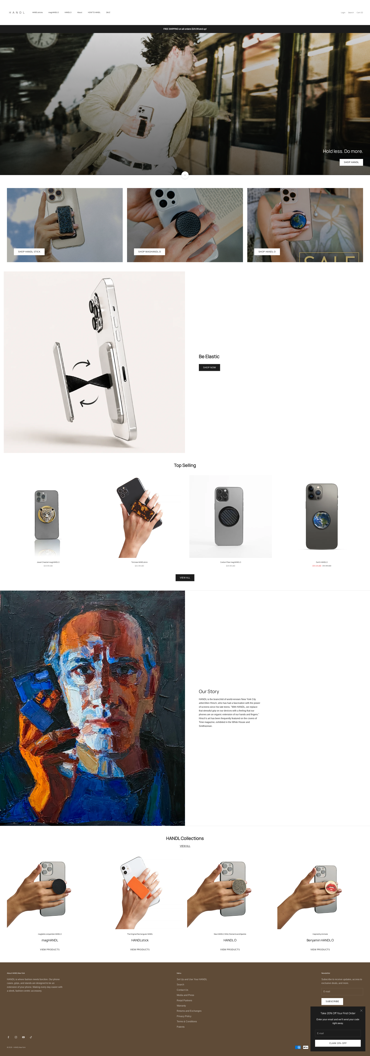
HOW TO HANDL (94, 12)
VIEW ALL (185, 846)
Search (180, 984)
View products (50, 949)
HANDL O (68, 12)
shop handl (351, 162)
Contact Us (182, 990)
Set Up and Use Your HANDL (192, 979)
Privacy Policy (184, 1016)
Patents (181, 1027)
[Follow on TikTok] (30, 1037)
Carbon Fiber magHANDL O (230, 562)
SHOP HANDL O (267, 251)
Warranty (181, 1005)
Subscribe (332, 1001)
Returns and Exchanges (189, 1011)
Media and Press (185, 995)
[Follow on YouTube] (23, 1037)
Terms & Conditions (187, 1021)
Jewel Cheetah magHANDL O (48, 562)
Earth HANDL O (322, 562)
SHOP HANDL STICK (29, 251)
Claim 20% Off (338, 1043)
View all (185, 577)
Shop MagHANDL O (149, 251)
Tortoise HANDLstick (139, 562)
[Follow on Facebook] (8, 1037)
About (79, 12)
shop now (209, 367)
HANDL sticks (37, 12)
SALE (108, 12)
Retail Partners (184, 1000)
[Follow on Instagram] (15, 1037)
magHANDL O (53, 12)
